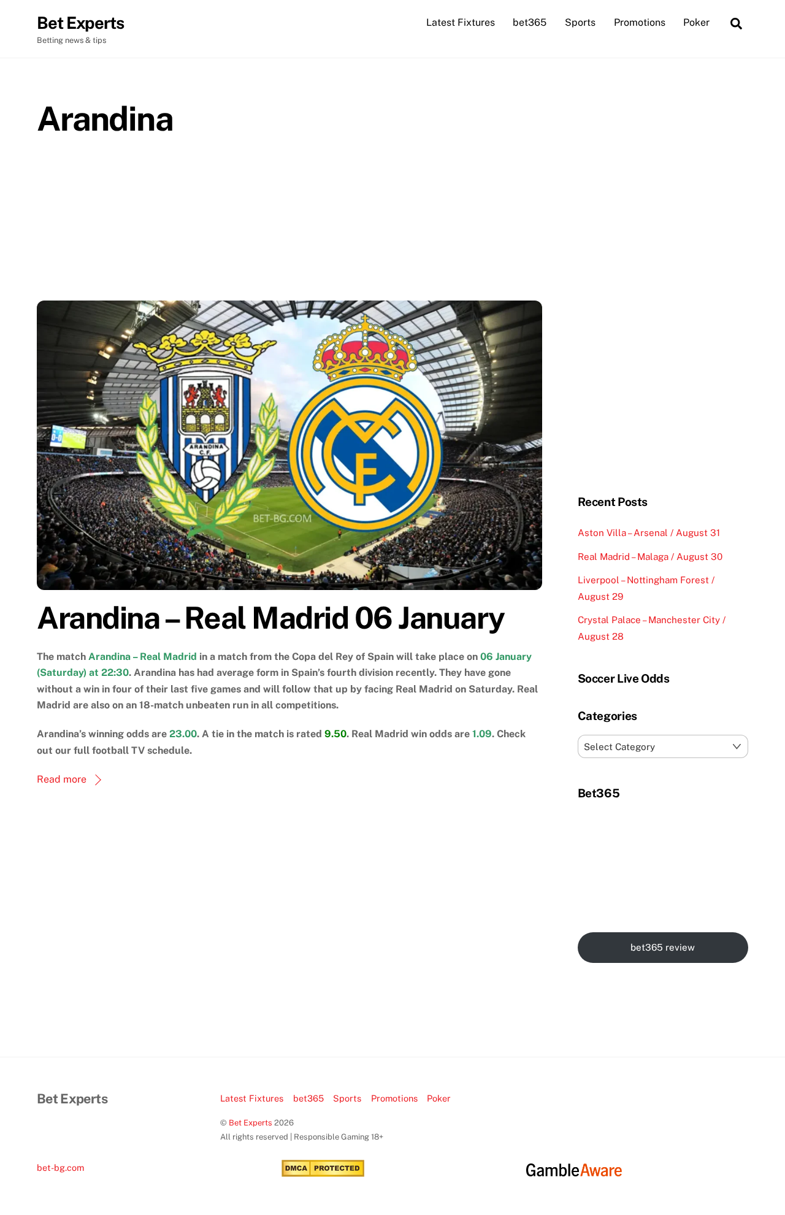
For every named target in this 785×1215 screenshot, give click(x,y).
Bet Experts (250, 1122)
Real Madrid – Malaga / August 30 (650, 556)
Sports (580, 22)
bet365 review (662, 947)
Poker (696, 22)
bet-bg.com (60, 1167)
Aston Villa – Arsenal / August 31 (649, 532)
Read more (61, 779)
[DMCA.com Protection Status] (322, 1173)
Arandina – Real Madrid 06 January (271, 617)
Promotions (639, 22)
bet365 (529, 22)
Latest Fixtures (460, 22)
